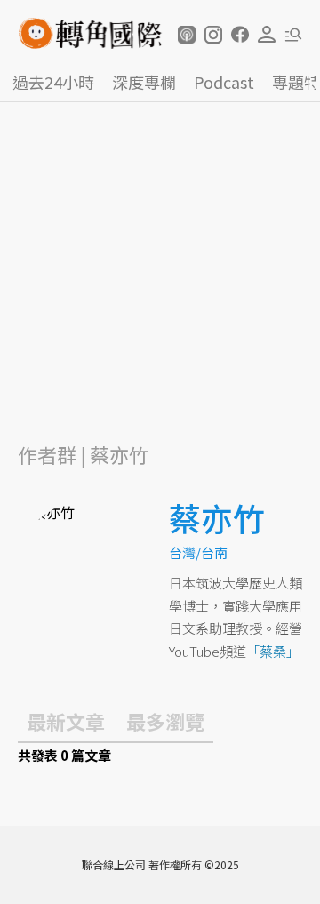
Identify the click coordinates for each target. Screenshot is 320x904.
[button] (187, 35)
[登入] (267, 35)
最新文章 (66, 721)
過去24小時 (53, 81)
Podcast (224, 81)
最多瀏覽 (165, 721)
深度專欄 (144, 81)
